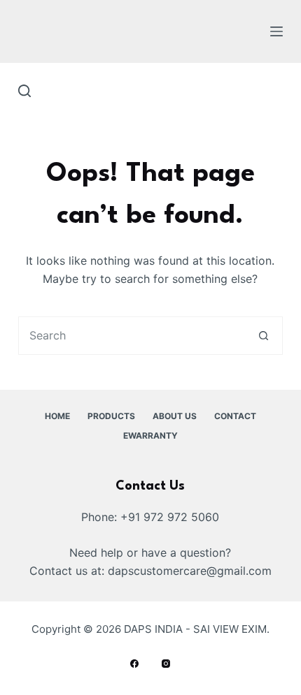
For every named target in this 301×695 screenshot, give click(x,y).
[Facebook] (134, 663)
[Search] (24, 91)
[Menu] (276, 31)
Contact (235, 416)
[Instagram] (165, 663)
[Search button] (263, 335)
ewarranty (150, 435)
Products (111, 416)
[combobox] (132, 335)
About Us (175, 416)
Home (57, 416)
